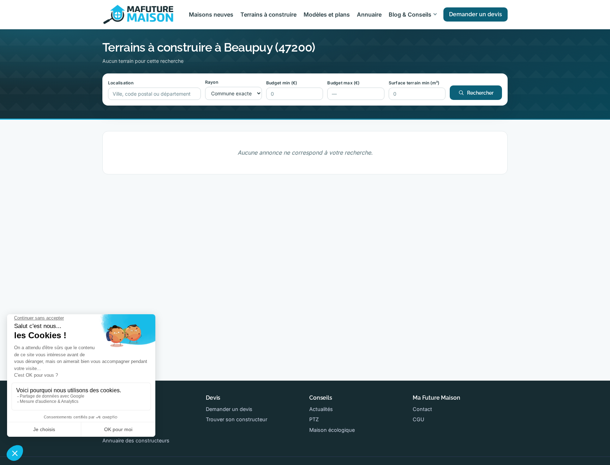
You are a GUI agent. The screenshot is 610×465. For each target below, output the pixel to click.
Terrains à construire (268, 14)
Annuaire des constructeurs (135, 440)
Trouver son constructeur (236, 419)
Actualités (321, 409)
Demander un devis (475, 14)
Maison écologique (332, 430)
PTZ (314, 419)
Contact (422, 409)
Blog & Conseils (410, 14)
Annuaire (369, 14)
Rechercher (480, 93)
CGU (418, 419)
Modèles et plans (327, 14)
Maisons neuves (211, 14)
